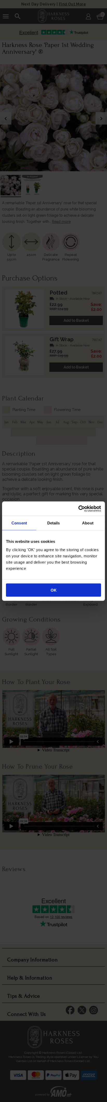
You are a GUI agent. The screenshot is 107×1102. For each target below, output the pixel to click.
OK (54, 590)
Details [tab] (53, 523)
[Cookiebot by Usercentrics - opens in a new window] (78, 508)
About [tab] (87, 523)
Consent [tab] (19, 523)
